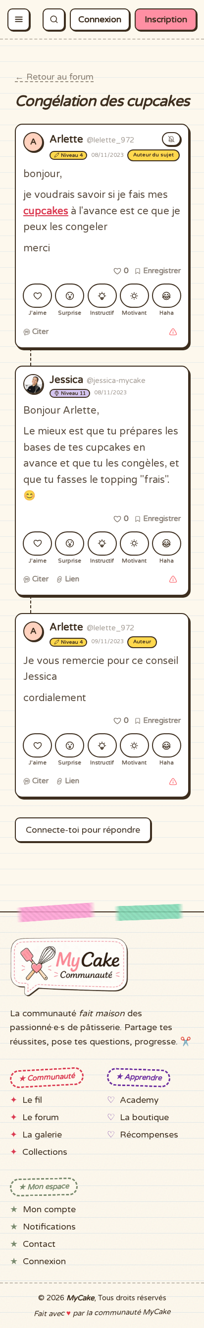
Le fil (32, 1100)
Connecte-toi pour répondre (83, 830)
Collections (44, 1152)
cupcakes (45, 211)
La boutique (144, 1117)
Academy (139, 1100)
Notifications (49, 1227)
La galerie (42, 1135)
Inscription (166, 19)
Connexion (99, 19)
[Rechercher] (54, 19)
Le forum (40, 1117)
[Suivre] (171, 139)
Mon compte (49, 1209)
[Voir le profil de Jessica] (33, 384)
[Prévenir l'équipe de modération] (173, 332)
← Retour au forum (54, 77)
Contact (39, 1244)
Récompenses (149, 1135)
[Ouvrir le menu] (18, 19)
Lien (71, 578)
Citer (39, 331)
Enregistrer (161, 270)
